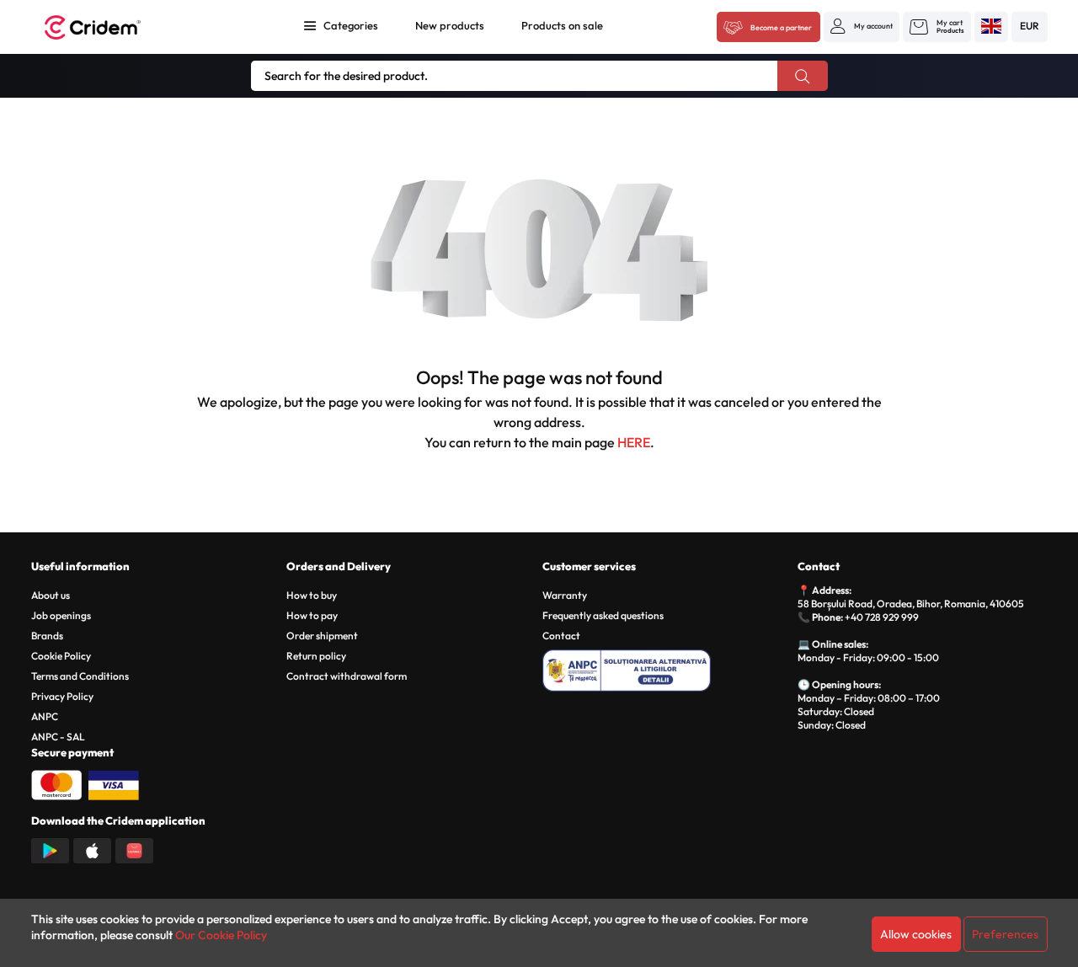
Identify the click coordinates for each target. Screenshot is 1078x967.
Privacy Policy (62, 696)
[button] (861, 26)
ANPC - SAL (58, 736)
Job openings (61, 615)
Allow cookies (916, 934)
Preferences (1005, 934)
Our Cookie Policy (221, 935)
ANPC (44, 716)
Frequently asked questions (603, 615)
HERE (633, 442)
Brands (47, 635)
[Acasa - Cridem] (111, 27)
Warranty (564, 595)
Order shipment (322, 635)
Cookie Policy (61, 655)
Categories (350, 25)
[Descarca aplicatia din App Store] (92, 849)
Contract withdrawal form (346, 676)
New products (449, 25)
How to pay (312, 615)
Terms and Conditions (80, 676)
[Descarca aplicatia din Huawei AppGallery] (134, 849)
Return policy (316, 655)
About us (50, 595)
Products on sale (562, 25)
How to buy (311, 595)
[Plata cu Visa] (113, 783)
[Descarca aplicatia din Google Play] (50, 849)
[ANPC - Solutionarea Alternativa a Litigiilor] (667, 668)
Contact (561, 635)
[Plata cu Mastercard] (56, 783)
